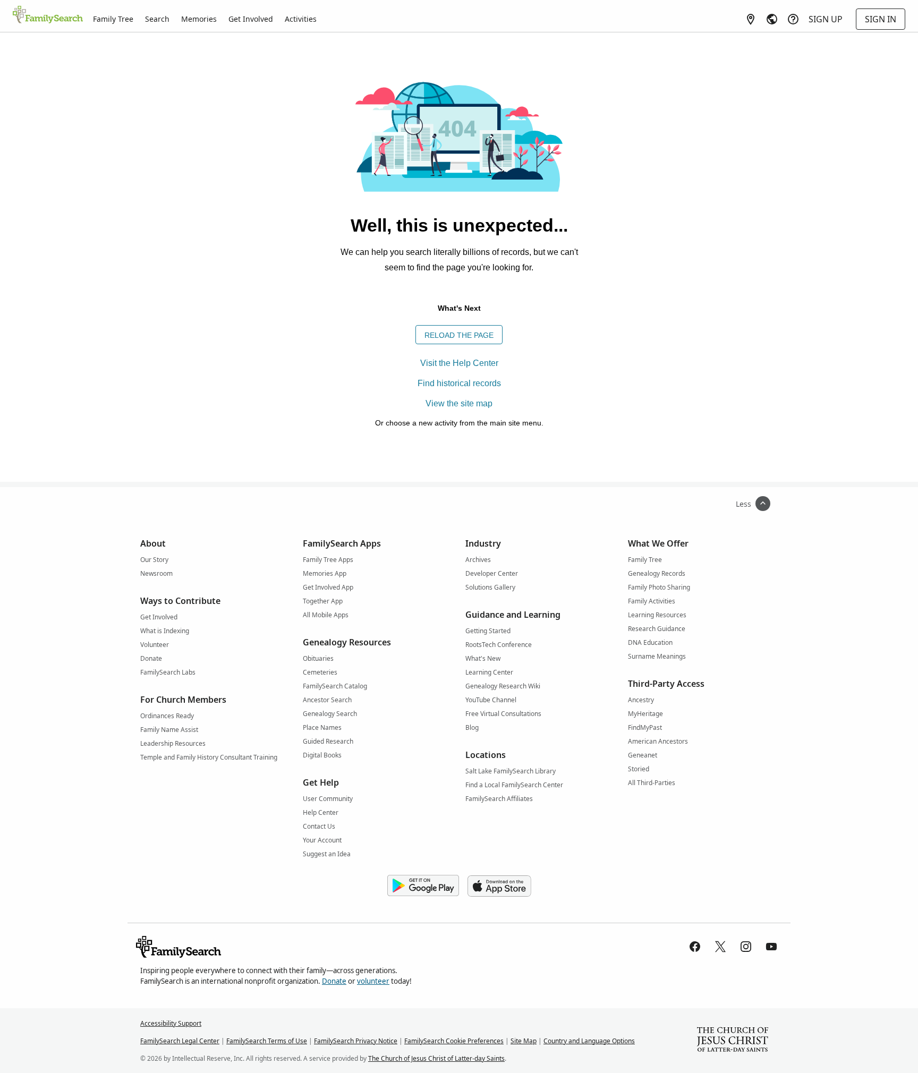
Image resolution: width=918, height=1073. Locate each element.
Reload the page (459, 335)
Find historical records (459, 383)
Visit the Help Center (459, 363)
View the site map (459, 403)
